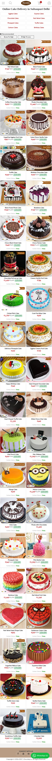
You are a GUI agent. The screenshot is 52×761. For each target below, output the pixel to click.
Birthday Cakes (39, 27)
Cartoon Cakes (13, 27)
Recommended (8, 34)
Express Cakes (39, 13)
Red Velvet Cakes (39, 18)
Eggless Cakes (13, 13)
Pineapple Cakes (13, 23)
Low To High (9, 37)
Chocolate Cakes (13, 18)
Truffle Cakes (39, 23)
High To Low (26, 37)
